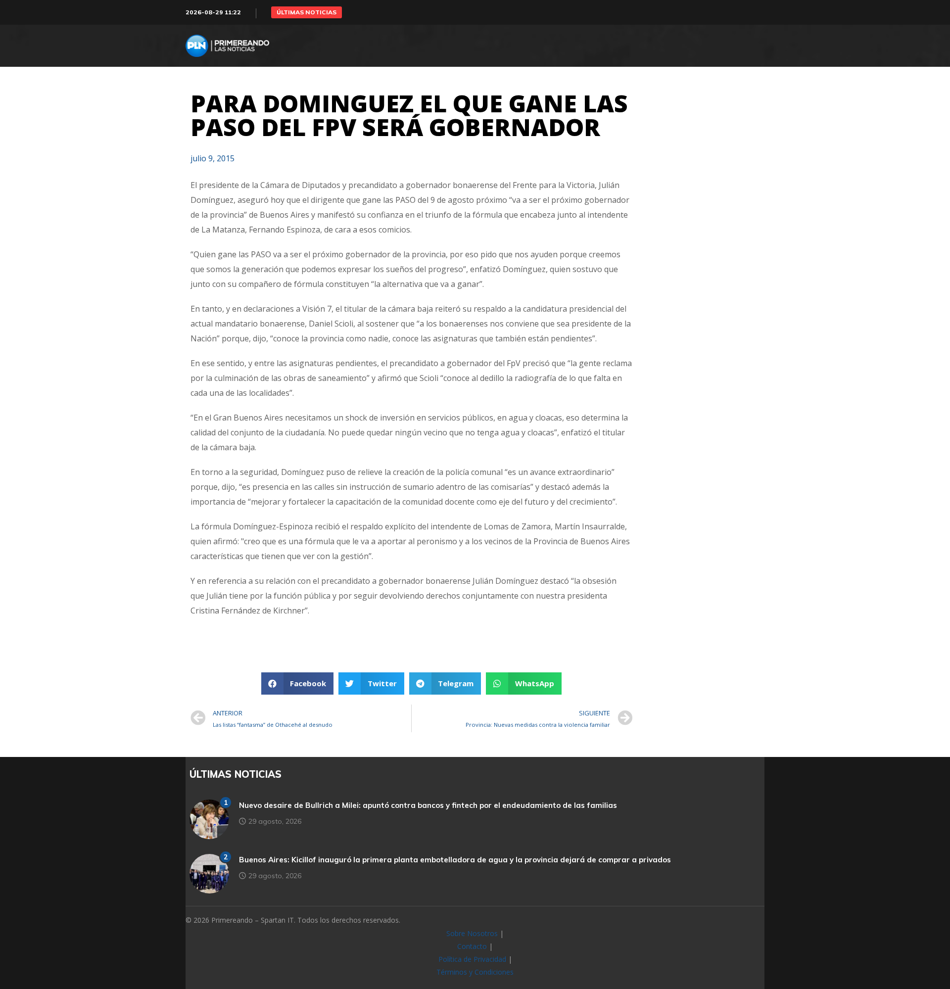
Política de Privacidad (472, 959)
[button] (306, 12)
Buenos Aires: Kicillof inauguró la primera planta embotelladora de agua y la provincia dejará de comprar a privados (455, 859)
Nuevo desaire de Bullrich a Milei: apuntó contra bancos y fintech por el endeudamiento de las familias (428, 805)
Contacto (472, 946)
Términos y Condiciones (475, 972)
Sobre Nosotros (472, 933)
